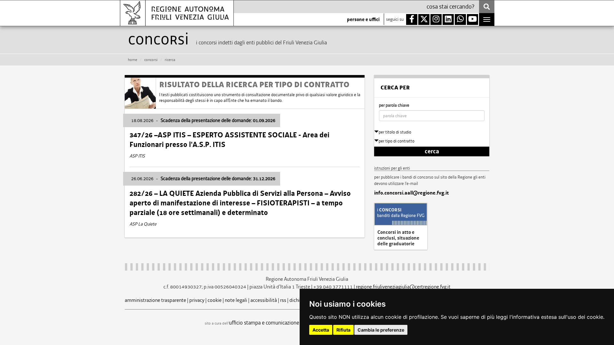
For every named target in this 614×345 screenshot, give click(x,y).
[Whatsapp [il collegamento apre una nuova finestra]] (460, 19)
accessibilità (263, 300)
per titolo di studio (395, 132)
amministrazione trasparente (155, 300)
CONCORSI (151, 59)
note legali (236, 300)
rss (283, 300)
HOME (132, 59)
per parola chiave (394, 105)
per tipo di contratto (396, 141)
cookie (215, 300)
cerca (432, 151)
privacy (196, 300)
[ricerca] (486, 6)
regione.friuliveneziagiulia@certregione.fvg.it (403, 286)
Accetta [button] (320, 330)
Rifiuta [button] (343, 330)
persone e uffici (363, 19)
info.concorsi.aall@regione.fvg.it (411, 193)
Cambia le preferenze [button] (381, 330)
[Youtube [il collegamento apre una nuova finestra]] (472, 19)
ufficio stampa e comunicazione (264, 322)
